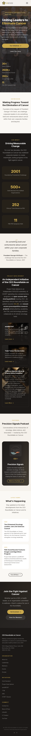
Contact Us (5, 706)
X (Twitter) (5, 715)
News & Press (6, 709)
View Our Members (15, 617)
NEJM (16, 304)
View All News (15, 574)
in (14, 733)
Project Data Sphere (8, 684)
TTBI (3, 690)
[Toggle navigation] (27, 3)
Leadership (5, 662)
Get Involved (15, 612)
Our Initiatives (15, 46)
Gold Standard (6, 681)
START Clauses (6, 697)
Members (4, 666)
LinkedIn (4, 712)
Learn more (9, 339)
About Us (4, 659)
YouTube (4, 718)
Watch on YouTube (15, 481)
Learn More (9, 403)
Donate (4, 672)
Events (4, 669)
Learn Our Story (15, 51)
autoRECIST (5, 687)
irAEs (3, 693)
